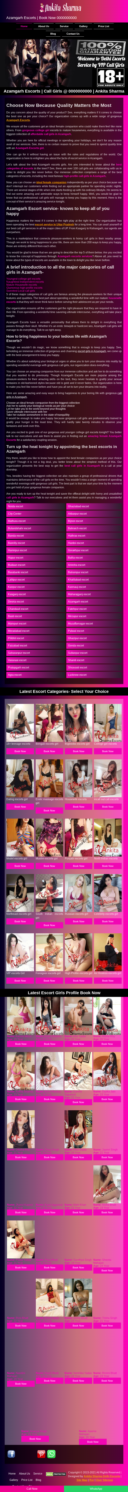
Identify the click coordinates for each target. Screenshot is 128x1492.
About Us (43, 26)
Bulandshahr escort (19, 528)
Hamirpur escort (17, 550)
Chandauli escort (18, 608)
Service (64, 26)
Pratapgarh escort (18, 667)
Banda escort (16, 535)
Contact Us (73, 33)
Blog (53, 33)
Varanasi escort (17, 660)
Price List (103, 26)
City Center (14, 513)
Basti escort (15, 616)
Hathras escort (76, 535)
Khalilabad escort (78, 579)
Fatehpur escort (77, 608)
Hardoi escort (76, 543)
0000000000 (67, 18)
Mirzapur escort (77, 616)
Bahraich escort (77, 528)
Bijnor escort (75, 521)
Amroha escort (76, 565)
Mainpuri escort (17, 623)
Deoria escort (16, 601)
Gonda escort (76, 645)
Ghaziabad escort (78, 506)
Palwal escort (76, 630)
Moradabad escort (18, 630)
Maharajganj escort (79, 594)
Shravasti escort (77, 667)
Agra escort (15, 674)
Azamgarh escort (78, 601)
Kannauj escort (77, 587)
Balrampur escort (78, 572)
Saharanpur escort (19, 652)
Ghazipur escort (77, 638)
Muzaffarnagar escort (80, 623)
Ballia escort (75, 557)
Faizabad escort (17, 645)
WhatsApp (96, 1488)
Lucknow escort (77, 674)
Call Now (32, 1488)
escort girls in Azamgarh (92, 351)
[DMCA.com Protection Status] (56, 1475)
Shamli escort (76, 660)
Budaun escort (16, 565)
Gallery (83, 26)
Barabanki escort (18, 572)
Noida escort (15, 506)
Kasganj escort (17, 594)
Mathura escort (17, 521)
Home (24, 26)
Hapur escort (15, 557)
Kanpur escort (16, 587)
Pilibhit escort (16, 638)
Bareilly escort (16, 543)
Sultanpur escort (77, 652)
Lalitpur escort (16, 579)
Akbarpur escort (77, 513)
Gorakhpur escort (78, 550)
